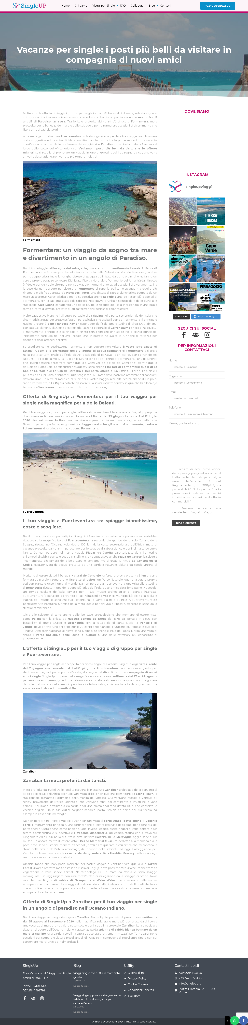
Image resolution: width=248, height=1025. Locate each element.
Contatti (165, 5)
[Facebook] (243, 1020)
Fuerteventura (71, 136)
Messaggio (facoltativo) (184, 423)
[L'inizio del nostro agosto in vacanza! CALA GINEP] (211, 268)
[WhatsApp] (234, 1020)
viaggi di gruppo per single (74, 113)
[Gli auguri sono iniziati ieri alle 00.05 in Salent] (183, 240)
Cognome (175, 376)
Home (65, 5)
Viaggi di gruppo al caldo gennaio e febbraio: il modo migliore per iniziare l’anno (97, 999)
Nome (173, 360)
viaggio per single (48, 664)
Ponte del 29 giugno (108, 416)
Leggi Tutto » (81, 986)
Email (172, 392)
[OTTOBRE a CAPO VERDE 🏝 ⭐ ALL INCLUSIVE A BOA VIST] (211, 240)
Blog (152, 5)
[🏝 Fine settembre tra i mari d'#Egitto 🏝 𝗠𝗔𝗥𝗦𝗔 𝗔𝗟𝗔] (183, 268)
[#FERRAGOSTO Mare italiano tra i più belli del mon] (211, 297)
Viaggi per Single (103, 5)
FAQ (123, 5)
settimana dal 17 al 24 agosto (135, 676)
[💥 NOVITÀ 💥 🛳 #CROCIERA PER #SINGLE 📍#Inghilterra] (183, 297)
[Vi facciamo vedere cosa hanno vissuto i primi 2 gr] (183, 211)
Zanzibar (107, 144)
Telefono (175, 407)
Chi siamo (81, 5)
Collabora (137, 5)
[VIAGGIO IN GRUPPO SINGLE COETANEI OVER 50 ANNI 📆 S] (211, 211)
